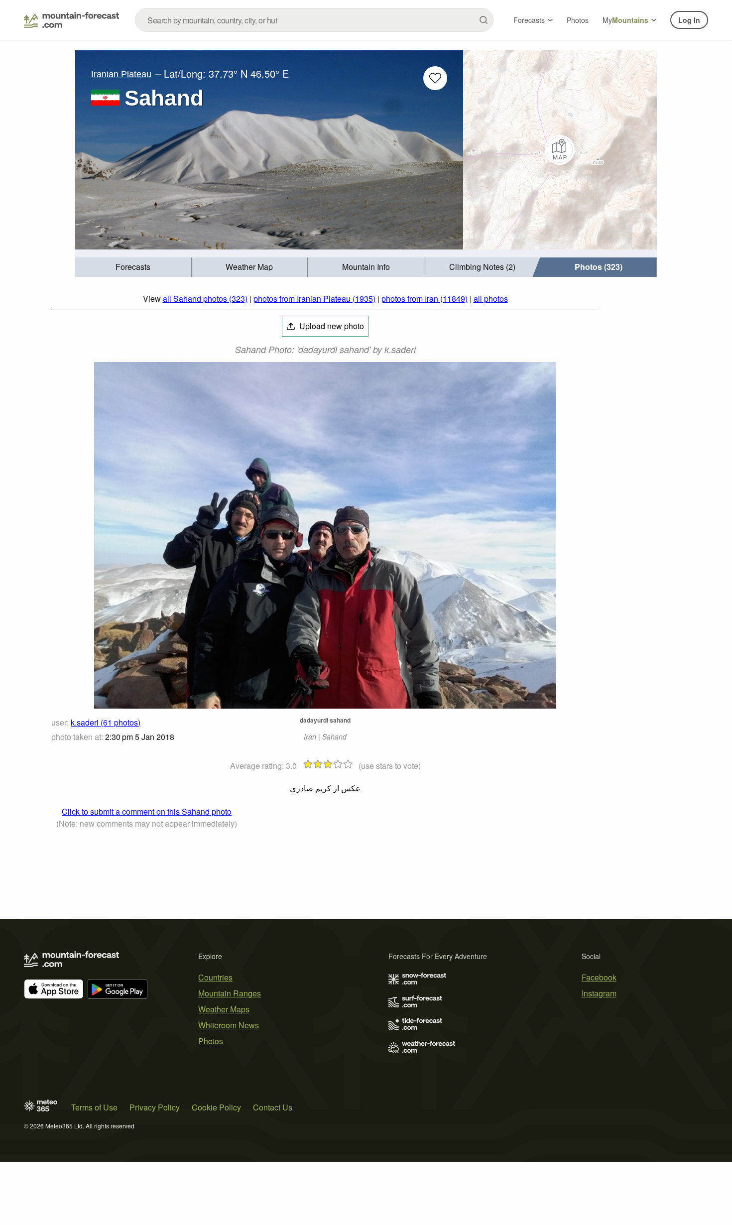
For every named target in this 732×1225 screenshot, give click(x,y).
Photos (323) (598, 266)
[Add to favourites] (435, 78)
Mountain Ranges (229, 993)
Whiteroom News (228, 1025)
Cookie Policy (216, 1107)
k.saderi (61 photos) (105, 722)
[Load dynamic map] (560, 150)
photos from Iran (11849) (424, 298)
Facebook (599, 977)
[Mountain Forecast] (71, 20)
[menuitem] (133, 267)
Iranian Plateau (121, 74)
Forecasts (529, 20)
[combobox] (314, 20)
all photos (491, 298)
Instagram (599, 993)
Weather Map (249, 266)
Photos (578, 20)
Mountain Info (366, 266)
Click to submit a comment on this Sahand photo (147, 811)
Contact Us (272, 1107)
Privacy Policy (154, 1107)
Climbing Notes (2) (482, 266)
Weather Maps (223, 1009)
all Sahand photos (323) (205, 298)
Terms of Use (94, 1107)
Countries (215, 977)
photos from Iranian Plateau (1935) (314, 298)
